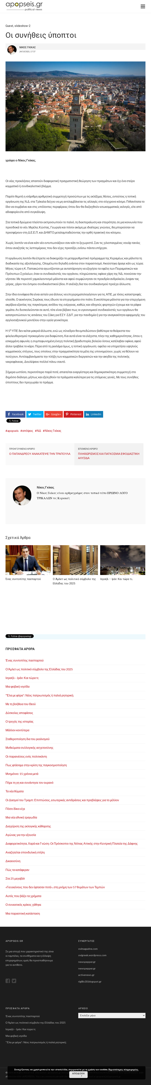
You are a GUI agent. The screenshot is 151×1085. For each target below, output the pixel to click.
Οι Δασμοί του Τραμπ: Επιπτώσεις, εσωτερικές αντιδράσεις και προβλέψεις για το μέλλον (62, 800)
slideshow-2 (22, 26)
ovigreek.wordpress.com (92, 955)
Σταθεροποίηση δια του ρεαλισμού (28, 739)
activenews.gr (86, 974)
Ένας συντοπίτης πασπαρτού (25, 660)
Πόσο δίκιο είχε (15, 808)
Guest (9, 26)
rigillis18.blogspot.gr (89, 981)
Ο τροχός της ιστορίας (20, 721)
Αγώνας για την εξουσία (21, 835)
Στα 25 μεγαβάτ (15, 878)
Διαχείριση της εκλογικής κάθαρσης (28, 826)
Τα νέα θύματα (15, 791)
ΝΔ (39, 430)
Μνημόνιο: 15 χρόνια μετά (22, 773)
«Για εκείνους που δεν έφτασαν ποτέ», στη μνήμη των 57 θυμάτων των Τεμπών (55, 887)
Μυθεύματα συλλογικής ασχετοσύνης (29, 747)
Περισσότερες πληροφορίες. (123, 1069)
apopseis (13, 430)
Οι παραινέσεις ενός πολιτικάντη (26, 756)
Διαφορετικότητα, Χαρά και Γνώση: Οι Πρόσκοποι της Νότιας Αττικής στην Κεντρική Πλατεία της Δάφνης (72, 843)
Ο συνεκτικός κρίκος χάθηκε (23, 904)
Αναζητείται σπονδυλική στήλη (25, 852)
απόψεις (27, 430)
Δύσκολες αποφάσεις (19, 712)
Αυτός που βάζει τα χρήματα (23, 896)
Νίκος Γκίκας (53, 430)
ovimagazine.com (88, 948)
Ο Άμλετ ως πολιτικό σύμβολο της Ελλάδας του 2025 (39, 669)
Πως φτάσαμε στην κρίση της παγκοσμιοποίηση (36, 765)
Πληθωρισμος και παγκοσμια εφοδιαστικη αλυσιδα (108, 456)
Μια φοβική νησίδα (17, 686)
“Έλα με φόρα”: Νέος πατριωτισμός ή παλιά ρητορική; (40, 695)
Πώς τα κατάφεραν (17, 869)
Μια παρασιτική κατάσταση (23, 913)
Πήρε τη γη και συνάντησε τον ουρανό (29, 782)
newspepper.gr (87, 961)
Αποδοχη (78, 1073)
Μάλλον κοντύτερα (17, 730)
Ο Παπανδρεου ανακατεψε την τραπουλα (39, 453)
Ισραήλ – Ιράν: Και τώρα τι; (22, 678)
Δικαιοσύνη (13, 861)
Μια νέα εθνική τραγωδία (21, 817)
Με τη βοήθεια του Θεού (21, 704)
